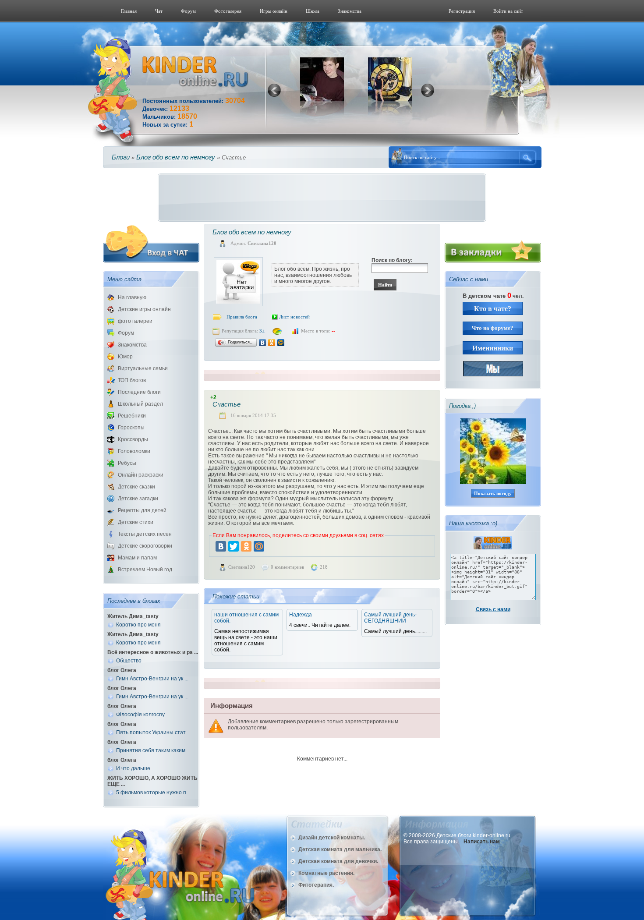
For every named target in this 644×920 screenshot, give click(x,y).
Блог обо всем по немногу (175, 157)
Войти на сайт (508, 11)
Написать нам (482, 842)
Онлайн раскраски (140, 475)
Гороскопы (131, 428)
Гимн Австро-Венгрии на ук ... (152, 679)
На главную (132, 297)
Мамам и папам (137, 558)
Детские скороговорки (145, 546)
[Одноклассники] (271, 342)
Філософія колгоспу (140, 714)
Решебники (132, 416)
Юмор (125, 357)
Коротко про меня (138, 625)
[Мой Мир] (281, 342)
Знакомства (349, 11)
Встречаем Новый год (145, 569)
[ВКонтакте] (262, 342)
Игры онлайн (273, 11)
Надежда (300, 615)
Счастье (226, 404)
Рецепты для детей (142, 510)
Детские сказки (136, 487)
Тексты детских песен (145, 534)
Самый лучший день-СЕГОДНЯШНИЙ (390, 618)
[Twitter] (233, 546)
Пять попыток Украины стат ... (153, 732)
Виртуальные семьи (143, 368)
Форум (188, 11)
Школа (312, 11)
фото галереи (135, 321)
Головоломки (134, 451)
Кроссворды (133, 439)
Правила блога (241, 316)
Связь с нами (493, 609)
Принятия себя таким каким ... (153, 750)
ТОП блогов (132, 380)
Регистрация (462, 11)
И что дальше (133, 768)
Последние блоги (139, 392)
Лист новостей (294, 316)
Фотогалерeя (227, 11)
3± (262, 330)
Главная (129, 11)
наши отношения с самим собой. (246, 618)
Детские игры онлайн (144, 309)
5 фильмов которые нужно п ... (153, 792)
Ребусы (127, 463)
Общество (129, 661)
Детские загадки (138, 498)
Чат (159, 11)
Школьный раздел (140, 404)
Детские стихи (135, 522)
